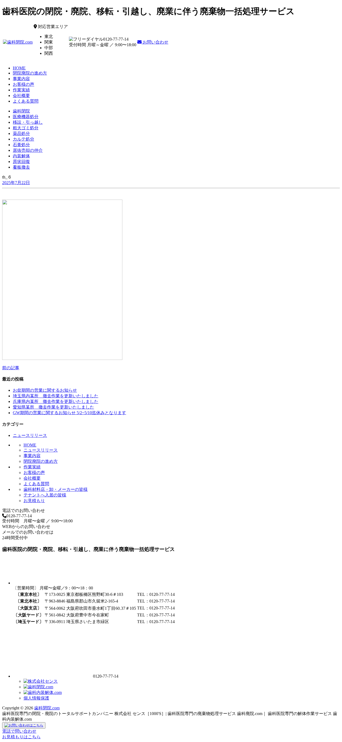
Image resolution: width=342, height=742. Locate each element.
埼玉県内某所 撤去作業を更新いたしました (55, 396)
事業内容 (21, 78)
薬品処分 (21, 133)
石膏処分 (21, 144)
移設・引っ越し (28, 122)
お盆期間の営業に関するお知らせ (45, 390)
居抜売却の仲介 (28, 150)
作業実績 (21, 90)
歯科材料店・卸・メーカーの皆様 (56, 489)
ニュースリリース (30, 435)
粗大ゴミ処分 (25, 128)
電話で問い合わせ (19, 731)
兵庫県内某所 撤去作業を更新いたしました (55, 401)
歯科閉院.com (47, 708)
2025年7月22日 (16, 182)
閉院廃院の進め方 (30, 73)
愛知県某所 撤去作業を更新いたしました (53, 407)
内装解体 (21, 156)
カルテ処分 (23, 139)
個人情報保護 (36, 698)
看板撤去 (21, 167)
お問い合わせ (155, 42)
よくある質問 (25, 101)
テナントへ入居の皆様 (45, 495)
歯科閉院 (21, 111)
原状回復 (21, 161)
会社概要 (21, 95)
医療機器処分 (25, 116)
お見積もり (34, 500)
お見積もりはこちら (21, 737)
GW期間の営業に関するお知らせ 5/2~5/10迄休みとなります (69, 412)
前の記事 (10, 368)
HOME (19, 68)
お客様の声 (23, 84)
